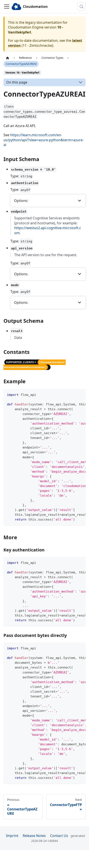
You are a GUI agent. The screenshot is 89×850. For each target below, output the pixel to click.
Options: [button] (21, 200)
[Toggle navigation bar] (6, 6)
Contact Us (59, 835)
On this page (16, 82)
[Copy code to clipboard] (80, 394)
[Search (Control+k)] (81, 6)
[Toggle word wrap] (72, 394)
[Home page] (7, 58)
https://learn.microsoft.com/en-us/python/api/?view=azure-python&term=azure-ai (43, 140)
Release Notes (34, 835)
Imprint (12, 835)
